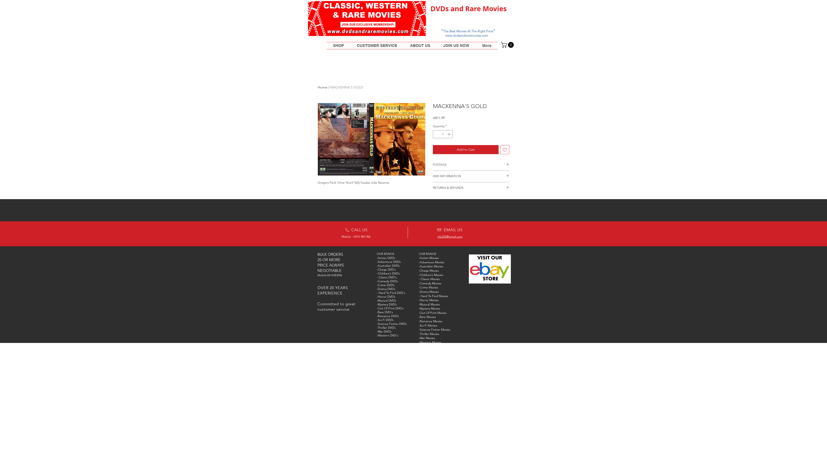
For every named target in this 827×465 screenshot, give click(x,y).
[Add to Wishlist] (504, 149)
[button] (508, 45)
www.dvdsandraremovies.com (466, 35)
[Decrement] (436, 134)
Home (322, 87)
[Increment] (449, 134)
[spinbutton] (443, 134)
